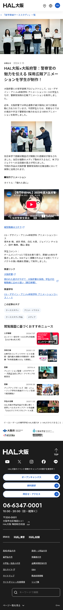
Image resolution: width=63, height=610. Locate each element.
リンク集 (35, 582)
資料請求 (31, 485)
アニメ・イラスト (31, 310)
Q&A (34, 569)
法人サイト (7, 569)
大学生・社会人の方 (11, 563)
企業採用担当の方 (39, 563)
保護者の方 (36, 557)
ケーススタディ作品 (14, 317)
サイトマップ (8, 575)
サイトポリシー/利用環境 (14, 582)
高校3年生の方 (9, 550)
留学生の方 (7, 557)
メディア (31, 317)
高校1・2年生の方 (39, 550)
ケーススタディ (12, 310)
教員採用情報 (37, 575)
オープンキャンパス (31, 477)
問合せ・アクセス (31, 494)
